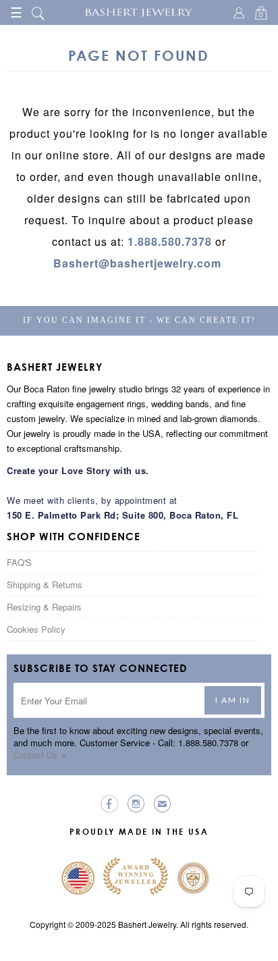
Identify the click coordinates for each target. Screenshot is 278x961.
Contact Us (40, 754)
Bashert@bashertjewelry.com (137, 263)
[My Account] (241, 14)
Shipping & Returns (44, 584)
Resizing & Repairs (44, 606)
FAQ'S (19, 562)
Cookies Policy (36, 629)
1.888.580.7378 (170, 241)
